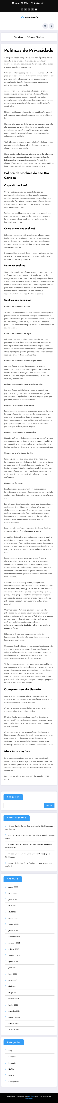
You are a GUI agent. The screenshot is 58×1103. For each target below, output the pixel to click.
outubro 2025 (13, 949)
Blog (10, 1050)
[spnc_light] (51, 26)
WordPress (31, 1096)
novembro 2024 (14, 1017)
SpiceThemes (29, 1099)
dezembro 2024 (14, 1011)
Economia (12, 1056)
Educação (12, 1063)
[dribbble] (29, 9)
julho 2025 (12, 967)
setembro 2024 (14, 1029)
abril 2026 (12, 912)
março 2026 (12, 918)
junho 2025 (12, 974)
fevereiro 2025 (13, 998)
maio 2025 (12, 980)
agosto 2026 (13, 887)
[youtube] (36, 9)
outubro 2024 (13, 1023)
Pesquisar (13, 796)
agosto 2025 (13, 961)
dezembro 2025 (14, 936)
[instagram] (32, 9)
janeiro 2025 (13, 1005)
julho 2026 (12, 893)
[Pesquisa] (45, 26)
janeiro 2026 (13, 930)
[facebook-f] (22, 9)
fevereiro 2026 (13, 924)
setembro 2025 (14, 955)
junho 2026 (12, 899)
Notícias (11, 1069)
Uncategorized (13, 1081)
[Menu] (5, 26)
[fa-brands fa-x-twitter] (25, 9)
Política (11, 1075)
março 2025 (12, 992)
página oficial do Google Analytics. (27, 531)
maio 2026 (12, 905)
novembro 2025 (14, 943)
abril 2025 (12, 986)
